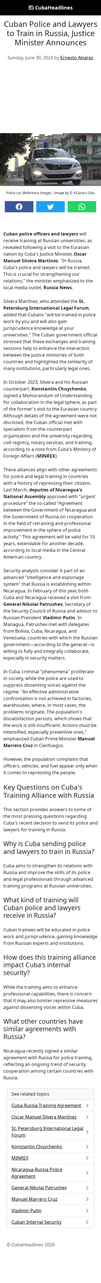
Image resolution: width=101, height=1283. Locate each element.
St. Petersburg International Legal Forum (47, 1131)
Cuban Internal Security (36, 1222)
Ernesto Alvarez (76, 58)
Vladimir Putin (27, 1210)
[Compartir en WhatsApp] (82, 206)
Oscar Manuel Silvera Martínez (44, 1117)
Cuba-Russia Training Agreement (46, 1105)
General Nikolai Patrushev (39, 1188)
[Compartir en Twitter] (50, 206)
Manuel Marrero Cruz (35, 1199)
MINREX (20, 1158)
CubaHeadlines (53, 7)
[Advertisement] (50, 99)
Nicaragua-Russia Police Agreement (37, 1172)
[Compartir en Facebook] (19, 206)
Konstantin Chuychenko (37, 1146)
